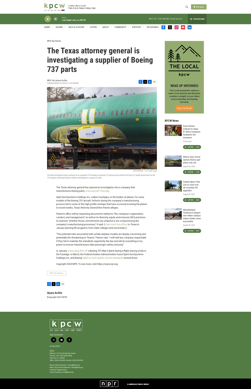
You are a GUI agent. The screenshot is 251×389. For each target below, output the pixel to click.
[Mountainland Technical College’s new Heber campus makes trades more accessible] (173, 214)
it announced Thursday (97, 191)
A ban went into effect (116, 224)
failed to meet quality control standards (102, 257)
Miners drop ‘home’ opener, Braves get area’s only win (191, 160)
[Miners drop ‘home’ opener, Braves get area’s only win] (173, 161)
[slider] (59, 19)
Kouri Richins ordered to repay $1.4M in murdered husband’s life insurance (191, 132)
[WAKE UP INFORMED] (184, 60)
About (105, 27)
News (47, 27)
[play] (48, 19)
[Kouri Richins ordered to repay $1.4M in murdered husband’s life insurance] (173, 130)
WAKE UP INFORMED (184, 86)
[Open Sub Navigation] (52, 27)
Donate (200, 6)
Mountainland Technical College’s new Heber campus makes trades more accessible (192, 216)
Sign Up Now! (184, 108)
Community (120, 27)
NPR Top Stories (54, 41)
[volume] (55, 19)
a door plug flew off (78, 250)
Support (136, 27)
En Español (153, 27)
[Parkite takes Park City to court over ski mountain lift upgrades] (173, 186)
